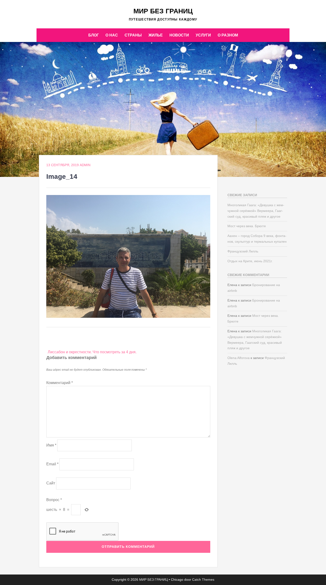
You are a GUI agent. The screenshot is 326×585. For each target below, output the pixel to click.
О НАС (111, 35)
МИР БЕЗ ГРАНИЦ (163, 11)
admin (85, 165)
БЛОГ (93, 35)
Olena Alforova (238, 358)
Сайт (50, 483)
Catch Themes (203, 579)
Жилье (155, 35)
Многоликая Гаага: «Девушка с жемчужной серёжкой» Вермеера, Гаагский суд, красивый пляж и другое (255, 210)
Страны (133, 35)
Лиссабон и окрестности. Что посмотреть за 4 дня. (92, 352)
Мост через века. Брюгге (246, 226)
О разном (228, 35)
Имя (51, 445)
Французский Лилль (242, 251)
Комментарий (59, 383)
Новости (179, 35)
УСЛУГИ (203, 35)
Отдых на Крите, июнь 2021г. (250, 261)
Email (52, 464)
